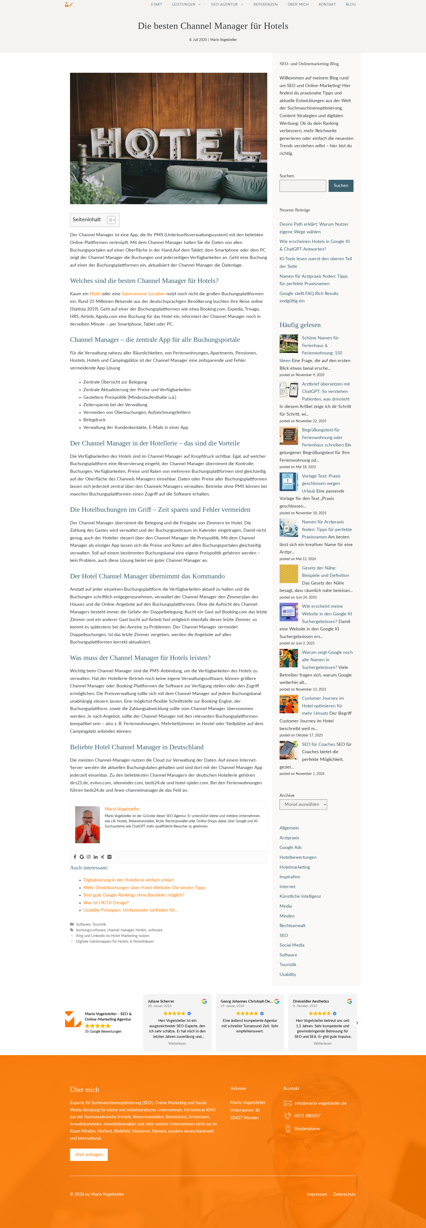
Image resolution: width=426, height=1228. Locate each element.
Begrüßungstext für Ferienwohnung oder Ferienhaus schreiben (323, 437)
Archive (287, 795)
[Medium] (109, 857)
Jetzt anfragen (89, 1155)
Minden (287, 916)
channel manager (120, 930)
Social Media (292, 945)
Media (286, 906)
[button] (357, 1022)
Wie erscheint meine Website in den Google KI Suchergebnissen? (327, 614)
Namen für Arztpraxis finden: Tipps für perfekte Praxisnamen (327, 529)
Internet (287, 887)
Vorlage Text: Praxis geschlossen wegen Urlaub (321, 484)
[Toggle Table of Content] (108, 220)
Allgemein (289, 828)
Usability (288, 974)
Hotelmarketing (295, 867)
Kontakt (327, 4)
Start (156, 4)
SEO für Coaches (318, 744)
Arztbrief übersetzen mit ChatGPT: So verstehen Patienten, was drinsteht (326, 392)
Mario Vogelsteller (223, 40)
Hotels (141, 930)
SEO (284, 936)
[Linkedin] (95, 857)
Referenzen (266, 4)
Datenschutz (344, 1194)
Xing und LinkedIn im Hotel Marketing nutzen (112, 936)
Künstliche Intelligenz (300, 896)
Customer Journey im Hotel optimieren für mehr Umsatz (323, 706)
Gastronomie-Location (143, 294)
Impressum (317, 1194)
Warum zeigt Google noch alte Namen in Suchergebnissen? (327, 660)
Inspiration (290, 877)
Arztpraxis (289, 838)
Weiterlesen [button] (250, 1043)
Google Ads (291, 847)
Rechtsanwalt (292, 926)
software (155, 930)
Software (83, 924)
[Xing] (102, 857)
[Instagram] (89, 857)
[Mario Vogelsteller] (68, 4)
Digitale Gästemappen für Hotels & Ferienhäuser (115, 942)
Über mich (298, 4)
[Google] (82, 857)
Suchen (287, 176)
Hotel (95, 294)
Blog (351, 4)
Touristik (99, 924)
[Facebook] (75, 857)
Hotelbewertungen (298, 857)
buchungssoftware (91, 930)
